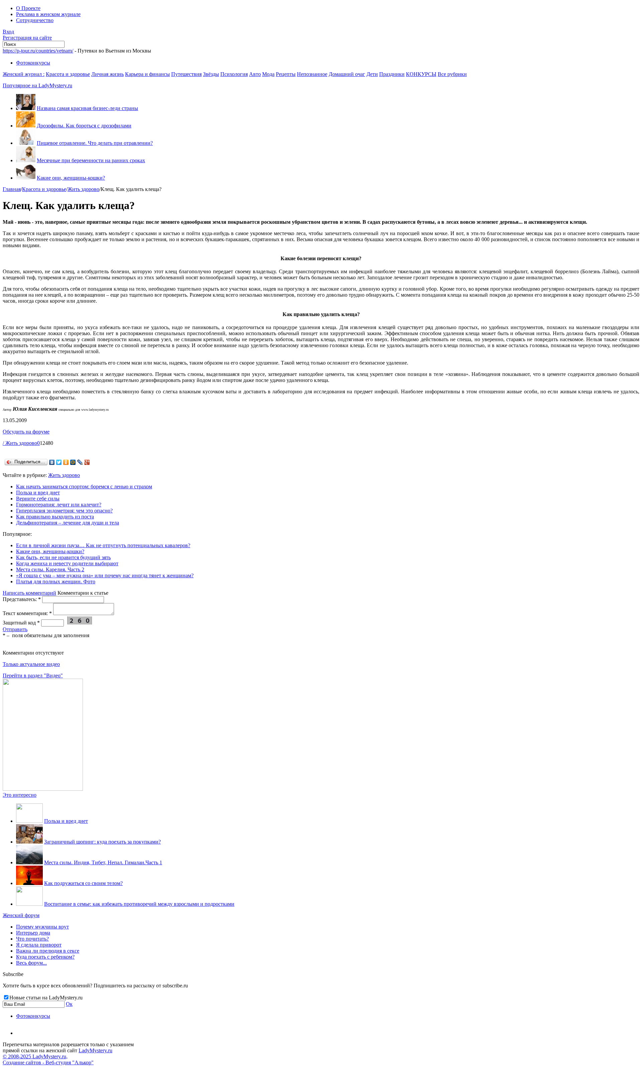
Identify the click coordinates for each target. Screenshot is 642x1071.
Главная (12, 189)
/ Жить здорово (20, 443)
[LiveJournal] (80, 462)
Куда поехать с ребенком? (45, 957)
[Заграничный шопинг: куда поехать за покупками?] (29, 842)
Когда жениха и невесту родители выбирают (67, 563)
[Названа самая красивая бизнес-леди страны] (25, 108)
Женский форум (21, 915)
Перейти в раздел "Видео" (33, 675)
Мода (268, 74)
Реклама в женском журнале (48, 14)
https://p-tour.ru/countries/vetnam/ (38, 51)
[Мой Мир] (73, 462)
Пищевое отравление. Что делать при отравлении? (95, 143)
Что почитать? (32, 939)
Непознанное (312, 74)
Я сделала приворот (39, 945)
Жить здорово (83, 189)
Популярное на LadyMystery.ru (37, 85)
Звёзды (211, 74)
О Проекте (28, 8)
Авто (255, 74)
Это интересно (19, 795)
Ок (69, 1004)
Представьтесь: (22, 599)
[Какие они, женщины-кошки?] (25, 178)
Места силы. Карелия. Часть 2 (50, 569)
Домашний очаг (347, 74)
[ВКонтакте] (52, 462)
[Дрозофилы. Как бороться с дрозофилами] (25, 125)
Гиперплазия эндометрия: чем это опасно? (64, 510)
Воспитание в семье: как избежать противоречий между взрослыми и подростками (139, 904)
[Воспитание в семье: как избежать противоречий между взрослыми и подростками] (29, 904)
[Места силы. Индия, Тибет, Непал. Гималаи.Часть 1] (29, 862)
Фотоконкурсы (33, 63)
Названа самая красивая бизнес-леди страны (87, 108)
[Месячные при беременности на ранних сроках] (25, 160)
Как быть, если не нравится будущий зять (63, 557)
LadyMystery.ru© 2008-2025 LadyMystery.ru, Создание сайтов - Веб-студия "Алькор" (57, 1056)
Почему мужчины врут (42, 927)
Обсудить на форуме (26, 431)
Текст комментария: (27, 613)
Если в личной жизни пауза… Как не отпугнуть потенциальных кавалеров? (103, 545)
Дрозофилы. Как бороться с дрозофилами (84, 125)
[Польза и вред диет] (29, 821)
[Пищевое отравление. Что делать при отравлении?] (25, 143)
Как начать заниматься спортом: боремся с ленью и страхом (84, 486)
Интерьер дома (33, 933)
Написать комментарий (29, 593)
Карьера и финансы (147, 74)
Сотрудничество (35, 20)
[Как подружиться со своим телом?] (29, 883)
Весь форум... (31, 963)
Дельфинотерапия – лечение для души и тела (67, 522)
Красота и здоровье (68, 74)
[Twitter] (59, 462)
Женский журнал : (23, 74)
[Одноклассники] (66, 462)
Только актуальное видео (31, 664)
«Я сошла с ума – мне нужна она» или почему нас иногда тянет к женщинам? (105, 575)
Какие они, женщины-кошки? (71, 178)
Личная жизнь (107, 74)
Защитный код (21, 622)
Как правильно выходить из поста (55, 516)
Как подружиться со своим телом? (83, 883)
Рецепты (286, 74)
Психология (234, 74)
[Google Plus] (87, 462)
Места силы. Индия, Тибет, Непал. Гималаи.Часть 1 (103, 862)
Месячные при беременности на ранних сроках (91, 160)
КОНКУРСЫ (421, 74)
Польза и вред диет (38, 492)
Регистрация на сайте (27, 37)
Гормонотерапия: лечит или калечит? (58, 504)
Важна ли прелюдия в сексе (47, 951)
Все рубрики (452, 74)
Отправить (15, 629)
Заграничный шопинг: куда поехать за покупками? (102, 842)
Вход (8, 31)
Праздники (392, 74)
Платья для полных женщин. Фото (55, 581)
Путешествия (186, 74)
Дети (372, 74)
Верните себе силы (38, 498)
